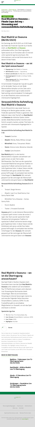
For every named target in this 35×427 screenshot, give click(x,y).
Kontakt (21, 408)
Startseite (4, 10)
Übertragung (12, 10)
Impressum (20, 406)
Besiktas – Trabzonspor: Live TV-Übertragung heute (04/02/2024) (21, 361)
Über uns (15, 408)
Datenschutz (28, 406)
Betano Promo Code (25, 413)
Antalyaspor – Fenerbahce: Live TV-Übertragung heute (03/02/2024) (20, 385)
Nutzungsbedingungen (9, 406)
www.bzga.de (25, 419)
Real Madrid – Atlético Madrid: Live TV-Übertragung (20, 368)
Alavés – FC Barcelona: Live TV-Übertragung (20, 376)
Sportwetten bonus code (11, 413)
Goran (10, 327)
